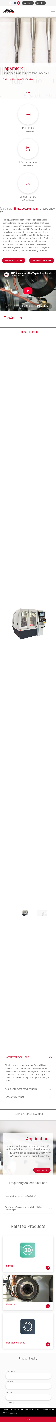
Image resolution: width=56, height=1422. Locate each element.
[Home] (9, 11)
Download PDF (11, 260)
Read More (40, 1170)
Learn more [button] (12, 1413)
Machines (16, 79)
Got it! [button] (28, 1419)
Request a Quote (40, 260)
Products (7, 79)
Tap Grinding (27, 79)
